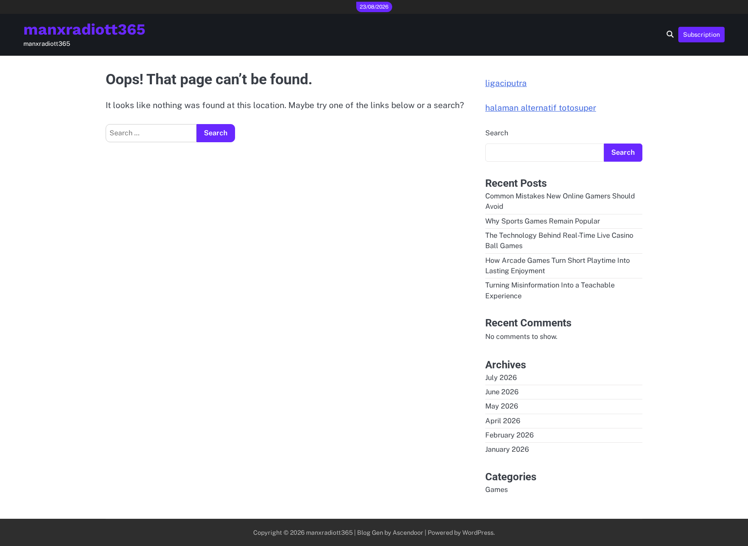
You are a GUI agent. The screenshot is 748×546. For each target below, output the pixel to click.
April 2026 (502, 421)
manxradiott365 (84, 29)
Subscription (701, 34)
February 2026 (509, 435)
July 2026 (501, 378)
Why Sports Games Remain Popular (542, 221)
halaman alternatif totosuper (540, 107)
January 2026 (507, 449)
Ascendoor (408, 532)
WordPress (477, 532)
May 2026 (501, 406)
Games (496, 489)
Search (496, 133)
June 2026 (502, 392)
